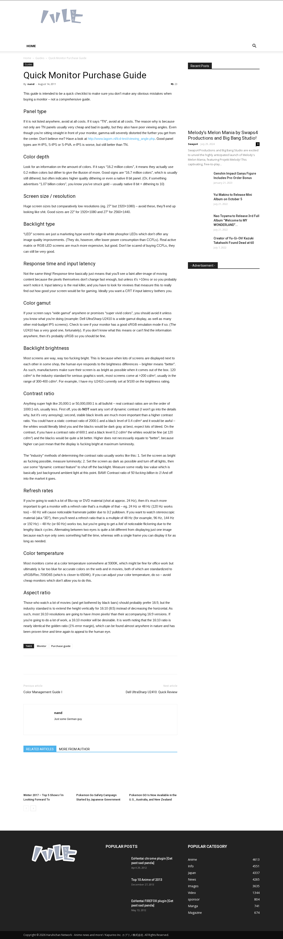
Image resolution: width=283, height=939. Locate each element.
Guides (39, 58)
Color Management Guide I (42, 692)
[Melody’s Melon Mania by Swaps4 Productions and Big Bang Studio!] (224, 101)
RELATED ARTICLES (40, 749)
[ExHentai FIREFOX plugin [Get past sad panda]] (117, 906)
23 (176, 84)
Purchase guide (61, 646)
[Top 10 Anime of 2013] (117, 885)
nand (30, 84)
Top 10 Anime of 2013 (146, 879)
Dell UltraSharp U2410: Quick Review (151, 692)
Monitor (41, 646)
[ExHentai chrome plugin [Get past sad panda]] (117, 864)
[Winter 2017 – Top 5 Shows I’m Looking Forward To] (47, 774)
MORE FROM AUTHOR (74, 749)
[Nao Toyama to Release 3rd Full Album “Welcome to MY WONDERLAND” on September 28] (199, 221)
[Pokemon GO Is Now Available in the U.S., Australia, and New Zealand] (153, 774)
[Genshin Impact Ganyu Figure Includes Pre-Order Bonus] (199, 179)
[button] (254, 46)
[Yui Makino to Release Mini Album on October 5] (199, 200)
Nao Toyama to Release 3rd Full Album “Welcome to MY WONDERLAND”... (236, 220)
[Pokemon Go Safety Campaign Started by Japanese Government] (100, 774)
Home (31, 46)
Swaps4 (192, 144)
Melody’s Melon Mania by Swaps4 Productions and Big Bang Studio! (223, 135)
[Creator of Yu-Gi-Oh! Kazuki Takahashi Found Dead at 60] (199, 244)
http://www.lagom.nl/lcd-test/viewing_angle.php (121, 138)
